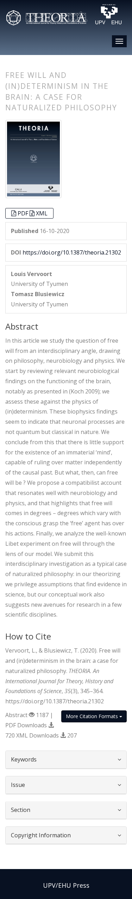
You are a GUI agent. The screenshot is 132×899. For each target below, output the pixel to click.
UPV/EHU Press (66, 885)
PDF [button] (24, 213)
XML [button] (42, 213)
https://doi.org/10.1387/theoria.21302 (72, 252)
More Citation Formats (92, 716)
